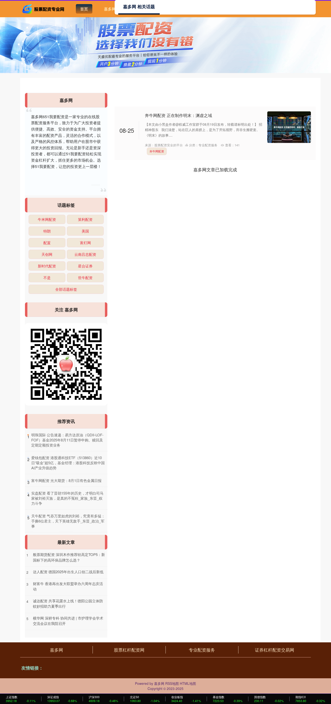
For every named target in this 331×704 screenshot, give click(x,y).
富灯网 (85, 242)
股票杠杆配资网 (129, 649)
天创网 (46, 254)
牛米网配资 (47, 219)
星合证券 (85, 265)
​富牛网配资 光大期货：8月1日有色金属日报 (66, 480)
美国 (85, 230)
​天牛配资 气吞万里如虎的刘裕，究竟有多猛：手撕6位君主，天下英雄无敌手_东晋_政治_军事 (68, 521)
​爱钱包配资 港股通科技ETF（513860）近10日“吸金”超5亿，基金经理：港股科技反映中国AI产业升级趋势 (68, 462)
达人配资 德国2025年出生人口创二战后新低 (68, 571)
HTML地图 (188, 683)
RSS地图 (172, 683)
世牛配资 (85, 277)
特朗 (47, 230)
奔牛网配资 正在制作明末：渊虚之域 (178, 115)
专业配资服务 (202, 649)
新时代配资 (47, 265)
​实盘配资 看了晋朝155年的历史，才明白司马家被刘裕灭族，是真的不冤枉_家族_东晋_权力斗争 (67, 498)
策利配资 (85, 219)
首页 (84, 9)
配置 (47, 242)
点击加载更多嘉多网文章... (215, 169)
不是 (47, 277)
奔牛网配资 (157, 151)
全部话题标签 (66, 289)
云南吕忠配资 (85, 254)
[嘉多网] (44, 8)
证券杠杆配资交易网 (274, 649)
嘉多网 (110, 9)
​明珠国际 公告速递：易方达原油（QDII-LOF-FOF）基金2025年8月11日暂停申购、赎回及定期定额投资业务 (67, 439)
